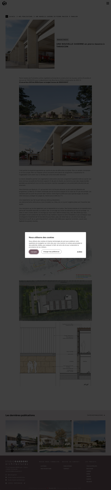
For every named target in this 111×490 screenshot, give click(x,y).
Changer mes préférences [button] (51, 251)
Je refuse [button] (79, 251)
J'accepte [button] (34, 252)
